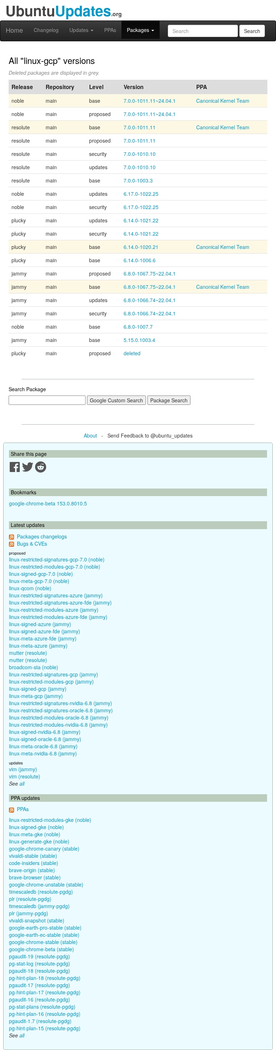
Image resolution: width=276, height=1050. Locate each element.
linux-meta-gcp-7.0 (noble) (39, 580)
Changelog (46, 29)
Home (14, 29)
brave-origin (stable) (32, 870)
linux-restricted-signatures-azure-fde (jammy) (60, 602)
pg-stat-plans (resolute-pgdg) (42, 1006)
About (90, 435)
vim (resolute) (24, 776)
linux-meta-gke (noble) (34, 834)
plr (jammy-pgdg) (28, 913)
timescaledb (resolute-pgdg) (41, 891)
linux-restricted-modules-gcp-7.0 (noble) (54, 566)
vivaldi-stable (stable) (33, 855)
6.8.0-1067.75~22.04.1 (150, 273)
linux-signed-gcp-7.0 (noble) (41, 573)
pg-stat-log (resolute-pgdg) (39, 963)
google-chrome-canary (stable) (44, 848)
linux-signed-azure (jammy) (40, 624)
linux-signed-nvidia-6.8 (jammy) (44, 731)
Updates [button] (79, 29)
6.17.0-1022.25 (141, 193)
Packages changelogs (42, 536)
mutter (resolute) (28, 652)
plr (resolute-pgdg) (30, 898)
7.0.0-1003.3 (138, 180)
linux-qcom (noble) (30, 588)
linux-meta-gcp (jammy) (36, 695)
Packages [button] (139, 29)
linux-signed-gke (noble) (36, 827)
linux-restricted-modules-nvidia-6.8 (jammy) (58, 724)
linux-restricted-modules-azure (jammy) (53, 609)
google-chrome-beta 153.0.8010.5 (48, 503)
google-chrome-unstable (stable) (46, 884)
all (21, 783)
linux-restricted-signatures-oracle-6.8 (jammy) (61, 710)
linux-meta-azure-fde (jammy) (43, 638)
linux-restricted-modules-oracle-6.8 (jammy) (59, 717)
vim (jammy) (23, 769)
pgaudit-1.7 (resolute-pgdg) (40, 1020)
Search (252, 30)
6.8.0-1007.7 (138, 326)
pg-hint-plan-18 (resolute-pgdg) (44, 977)
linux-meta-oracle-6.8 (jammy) (43, 746)
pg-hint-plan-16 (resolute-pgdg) (44, 1013)
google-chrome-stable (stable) (43, 941)
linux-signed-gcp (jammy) (37, 688)
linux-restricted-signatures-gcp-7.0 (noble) (57, 559)
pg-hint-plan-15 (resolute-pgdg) (44, 1028)
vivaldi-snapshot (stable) (36, 920)
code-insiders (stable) (33, 862)
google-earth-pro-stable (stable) (45, 927)
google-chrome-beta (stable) (41, 949)
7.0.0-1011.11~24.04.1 (150, 100)
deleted (132, 353)
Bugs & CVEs (32, 543)
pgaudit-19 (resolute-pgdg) (39, 956)
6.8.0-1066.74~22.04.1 (150, 300)
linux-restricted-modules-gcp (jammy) (51, 681)
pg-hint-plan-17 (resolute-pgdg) (44, 992)
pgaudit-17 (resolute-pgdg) (39, 985)
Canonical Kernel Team (222, 100)
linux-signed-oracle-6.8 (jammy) (45, 739)
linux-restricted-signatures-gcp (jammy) (53, 674)
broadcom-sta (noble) (33, 667)
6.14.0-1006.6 (140, 260)
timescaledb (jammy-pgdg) (39, 906)
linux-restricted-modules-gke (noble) (50, 819)
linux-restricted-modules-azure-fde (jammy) (58, 616)
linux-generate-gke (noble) (39, 841)
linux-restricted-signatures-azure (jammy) (56, 595)
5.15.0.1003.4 (139, 339)
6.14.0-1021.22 (141, 220)
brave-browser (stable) (35, 877)
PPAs (110, 29)
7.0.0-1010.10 (140, 153)
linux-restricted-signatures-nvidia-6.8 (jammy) (60, 703)
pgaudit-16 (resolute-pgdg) (39, 999)
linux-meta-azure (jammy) (38, 645)
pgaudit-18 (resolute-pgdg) (39, 970)
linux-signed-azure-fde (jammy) (44, 631)
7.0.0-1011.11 (140, 127)
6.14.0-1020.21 (141, 246)
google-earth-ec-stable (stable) (44, 934)
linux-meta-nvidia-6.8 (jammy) (43, 753)
